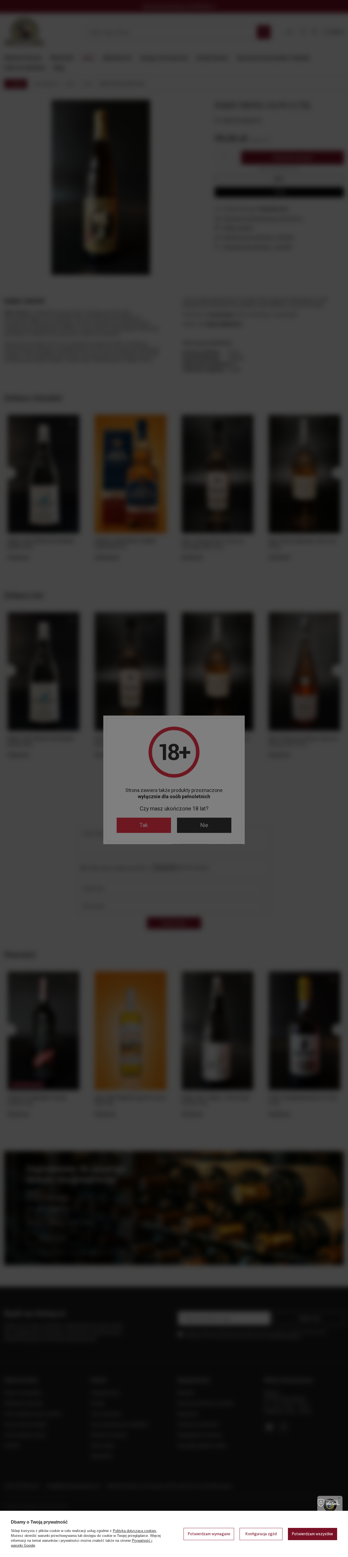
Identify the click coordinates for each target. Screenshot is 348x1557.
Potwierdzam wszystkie (312, 1533)
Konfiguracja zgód (261, 1533)
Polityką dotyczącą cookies (134, 1531)
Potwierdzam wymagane (209, 1533)
